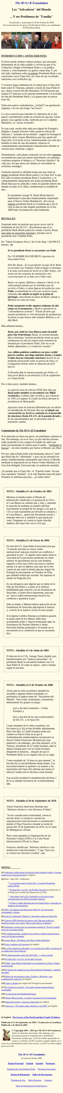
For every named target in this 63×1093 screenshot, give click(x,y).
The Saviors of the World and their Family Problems (36, 1017)
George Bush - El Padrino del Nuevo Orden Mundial (27, 940)
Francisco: (26, 1006)
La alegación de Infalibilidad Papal (20, 994)
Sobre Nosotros (35, 1080)
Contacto (48, 1080)
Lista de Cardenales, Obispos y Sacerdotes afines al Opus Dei (30, 916)
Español (39, 1063)
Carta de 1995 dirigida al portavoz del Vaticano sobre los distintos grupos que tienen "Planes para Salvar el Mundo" (27, 921)
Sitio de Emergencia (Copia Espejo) (31, 1086)
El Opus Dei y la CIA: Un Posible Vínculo (27, 890)
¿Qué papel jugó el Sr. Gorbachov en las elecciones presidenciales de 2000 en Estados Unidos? (31, 897)
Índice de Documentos (42, 1074)
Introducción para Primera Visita (21, 1069)
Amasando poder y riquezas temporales (22, 1002)
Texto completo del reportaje (16, 944)
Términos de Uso (18, 1080)
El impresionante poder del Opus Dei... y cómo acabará (29, 955)
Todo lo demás (11, 983)
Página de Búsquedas (20, 1074)
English (29, 1063)
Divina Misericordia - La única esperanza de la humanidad (30, 998)
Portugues (50, 1063)
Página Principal (16, 1063)
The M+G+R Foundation (31, 1054)
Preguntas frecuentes (47, 1069)
